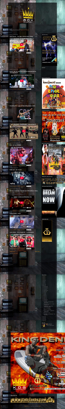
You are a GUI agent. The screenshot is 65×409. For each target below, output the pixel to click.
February (45, 299)
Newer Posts (12, 251)
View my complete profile (50, 325)
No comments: (23, 52)
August (45, 291)
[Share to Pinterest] (30, 52)
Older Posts (37, 251)
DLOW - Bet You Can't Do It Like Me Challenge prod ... (49, 304)
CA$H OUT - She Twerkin (16, 169)
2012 (44, 320)
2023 (44, 276)
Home (25, 251)
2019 (44, 281)
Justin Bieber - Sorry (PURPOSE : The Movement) (22, 232)
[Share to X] (28, 52)
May (44, 295)
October (45, 289)
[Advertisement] (24, 61)
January (45, 300)
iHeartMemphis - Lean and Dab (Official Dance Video (22, 105)
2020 (44, 280)
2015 (44, 316)
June (44, 294)
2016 (44, 285)
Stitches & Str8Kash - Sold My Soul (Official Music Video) (24, 190)
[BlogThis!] (27, 52)
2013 (44, 319)
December (45, 286)
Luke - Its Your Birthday (15, 145)
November (45, 287)
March (45, 298)
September (45, 290)
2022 (44, 277)
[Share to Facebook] (29, 52)
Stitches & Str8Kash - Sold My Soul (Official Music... (49, 311)
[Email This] (26, 52)
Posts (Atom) (16, 253)
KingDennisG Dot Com (24, 29)
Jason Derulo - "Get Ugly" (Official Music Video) (21, 36)
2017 (44, 284)
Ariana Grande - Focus (15, 213)
